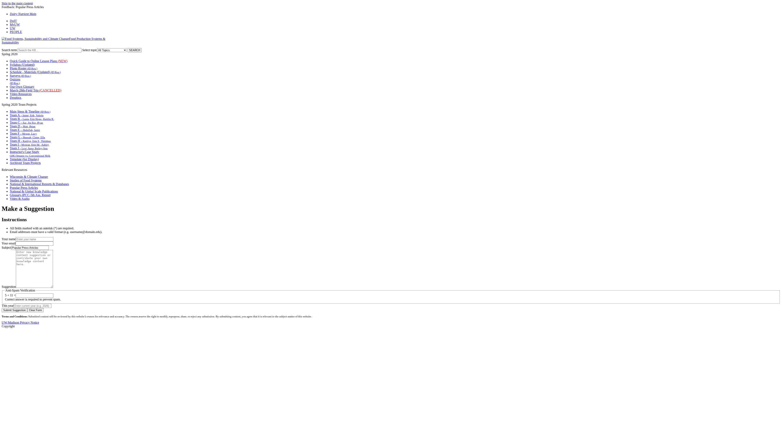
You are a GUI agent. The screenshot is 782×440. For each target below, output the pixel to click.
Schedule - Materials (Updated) (35, 72)
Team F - (23, 133)
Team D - (22, 126)
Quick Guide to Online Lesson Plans (38, 61)
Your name (9, 239)
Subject (6, 247)
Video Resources (21, 94)
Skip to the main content (17, 3)
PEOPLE (16, 32)
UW (12, 28)
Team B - (32, 119)
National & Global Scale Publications (34, 191)
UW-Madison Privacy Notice (20, 322)
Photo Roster (23, 68)
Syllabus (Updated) (22, 64)
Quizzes (15, 81)
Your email (9, 243)
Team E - (25, 130)
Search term (9, 50)
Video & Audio (20, 198)
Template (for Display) (24, 159)
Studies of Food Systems (26, 180)
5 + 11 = (10, 295)
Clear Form (35, 310)
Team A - (27, 115)
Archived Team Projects (25, 163)
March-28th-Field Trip (35, 90)
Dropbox (15, 97)
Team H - (30, 141)
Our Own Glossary (22, 86)
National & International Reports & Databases (39, 184)
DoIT (13, 21)
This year (8, 305)
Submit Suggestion (14, 310)
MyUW (15, 24)
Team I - (29, 144)
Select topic (89, 50)
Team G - (27, 137)
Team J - (29, 148)
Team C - (26, 122)
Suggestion (9, 286)
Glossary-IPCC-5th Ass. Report (30, 195)
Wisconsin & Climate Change (29, 176)
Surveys (20, 75)
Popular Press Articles (24, 187)
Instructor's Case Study (30, 153)
